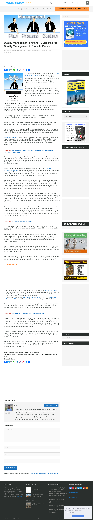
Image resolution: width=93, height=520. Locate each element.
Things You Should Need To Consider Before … (38, 503)
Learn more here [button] (70, 512)
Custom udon (52, 488)
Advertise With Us (73, 492)
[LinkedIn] (78, 488)
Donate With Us (73, 497)
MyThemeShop (35, 518)
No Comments (7, 52)
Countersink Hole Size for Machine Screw (38, 488)
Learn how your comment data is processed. (44, 473)
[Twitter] (81, 488)
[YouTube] (84, 488)
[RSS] (87, 488)
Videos (66, 3)
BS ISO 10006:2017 (51, 290)
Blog (51, 3)
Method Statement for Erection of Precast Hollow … (37, 496)
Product (58, 3)
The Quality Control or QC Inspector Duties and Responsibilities (58, 510)
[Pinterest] (73, 488)
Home (44, 3)
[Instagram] (76, 488)
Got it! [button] (77, 516)
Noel (15, 405)
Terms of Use (60, 518)
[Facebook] (70, 488)
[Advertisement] (30, 58)
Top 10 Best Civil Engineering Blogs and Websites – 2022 (57, 501)
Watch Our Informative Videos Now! (72, 9)
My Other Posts (51, 405)
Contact (81, 3)
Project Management (33, 50)
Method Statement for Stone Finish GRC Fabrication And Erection (58, 495)
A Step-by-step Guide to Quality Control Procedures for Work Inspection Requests (58, 489)
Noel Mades (8, 50)
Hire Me (73, 3)
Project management (10, 137)
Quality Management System (45, 50)
